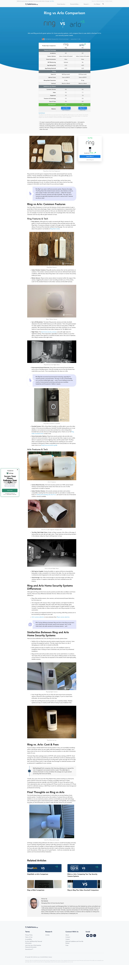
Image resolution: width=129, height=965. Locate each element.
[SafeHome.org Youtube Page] (87, 935)
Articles (47, 935)
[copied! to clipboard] (86, 39)
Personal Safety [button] (74, 4)
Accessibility (28, 939)
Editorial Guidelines (100, 1)
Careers (68, 939)
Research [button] (86, 4)
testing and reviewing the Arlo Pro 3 (46, 494)
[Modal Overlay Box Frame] (10, 482)
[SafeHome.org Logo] (31, 4)
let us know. (69, 117)
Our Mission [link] (97, 4)
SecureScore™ (29, 949)
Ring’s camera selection (63, 617)
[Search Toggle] (103, 4)
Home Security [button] (61, 4)
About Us (93, 1)
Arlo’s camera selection (38, 617)
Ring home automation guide (49, 445)
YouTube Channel (109, 1)
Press (67, 945)
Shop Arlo (82, 108)
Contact (68, 937)
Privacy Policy (28, 935)
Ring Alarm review (55, 228)
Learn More (52, 1)
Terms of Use (28, 937)
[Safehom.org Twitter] (82, 39)
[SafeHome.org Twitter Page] (94, 935)
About (67, 935)
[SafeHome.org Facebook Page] (91, 935)
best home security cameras (48, 332)
